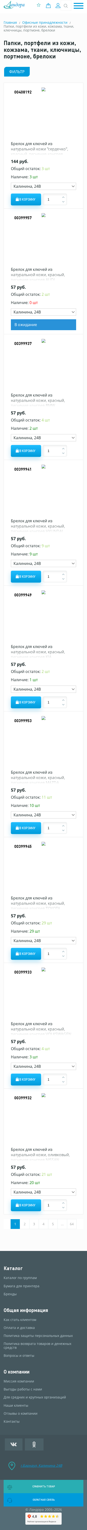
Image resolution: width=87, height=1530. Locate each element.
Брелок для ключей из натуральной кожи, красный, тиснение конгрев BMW (38, 400)
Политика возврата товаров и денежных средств (37, 1346)
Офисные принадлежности (44, 22)
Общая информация (26, 1310)
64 (72, 1224)
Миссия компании (19, 1381)
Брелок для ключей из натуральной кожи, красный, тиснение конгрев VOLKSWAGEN (41, 1029)
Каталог (13, 1268)
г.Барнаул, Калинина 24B (41, 1465)
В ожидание (25, 324)
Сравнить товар (43, 1486)
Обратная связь (44, 1499)
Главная (10, 22)
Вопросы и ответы (19, 1356)
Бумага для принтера (21, 1286)
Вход (59, 5)
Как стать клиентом (20, 1320)
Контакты (12, 1421)
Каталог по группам (20, 1278)
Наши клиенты (16, 1405)
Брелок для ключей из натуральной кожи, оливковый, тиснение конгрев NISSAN (40, 1155)
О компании (16, 1371)
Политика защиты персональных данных (38, 1336)
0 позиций (49, 5)
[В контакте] (13, 1444)
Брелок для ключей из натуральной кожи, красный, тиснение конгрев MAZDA (38, 777)
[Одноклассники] (34, 1444)
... (62, 1224)
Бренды (10, 1294)
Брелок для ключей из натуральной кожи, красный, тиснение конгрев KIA (38, 652)
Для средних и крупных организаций (35, 1397)
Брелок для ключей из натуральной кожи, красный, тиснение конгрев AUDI (38, 274)
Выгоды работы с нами (23, 1389)
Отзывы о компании (20, 1413)
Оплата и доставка (19, 1328)
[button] (78, 6)
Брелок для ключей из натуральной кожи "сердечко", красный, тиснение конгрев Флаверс (39, 151)
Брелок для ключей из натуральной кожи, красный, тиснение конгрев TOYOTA (38, 903)
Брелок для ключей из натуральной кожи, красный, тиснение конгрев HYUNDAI (38, 526)
